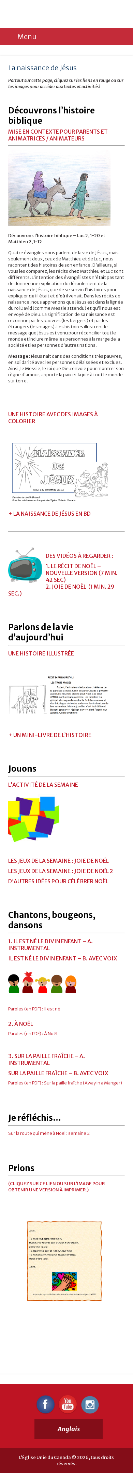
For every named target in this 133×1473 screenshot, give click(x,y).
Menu (26, 36)
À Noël (23, 1023)
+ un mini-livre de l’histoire (49, 735)
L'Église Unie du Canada (54, 14)
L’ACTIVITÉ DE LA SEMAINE (43, 784)
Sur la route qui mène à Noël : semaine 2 (49, 1133)
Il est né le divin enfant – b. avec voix (62, 958)
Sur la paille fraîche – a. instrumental (46, 1059)
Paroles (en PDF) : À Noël (32, 1033)
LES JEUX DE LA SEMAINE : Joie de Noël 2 (60, 871)
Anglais (69, 1429)
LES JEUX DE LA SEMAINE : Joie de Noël (58, 860)
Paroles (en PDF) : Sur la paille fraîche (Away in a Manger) (65, 1083)
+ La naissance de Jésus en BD (49, 513)
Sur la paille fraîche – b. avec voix (58, 1073)
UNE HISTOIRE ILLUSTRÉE (41, 653)
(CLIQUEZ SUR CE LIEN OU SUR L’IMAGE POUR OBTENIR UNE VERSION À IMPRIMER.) (56, 1187)
